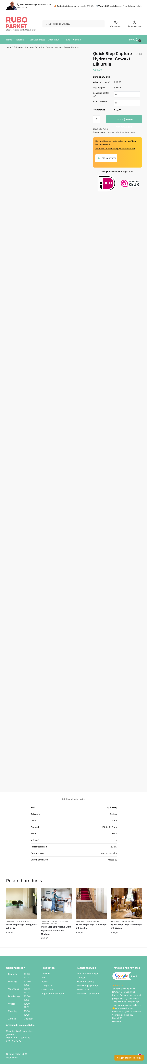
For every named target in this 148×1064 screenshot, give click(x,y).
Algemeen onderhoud (52, 993)
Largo (19, 921)
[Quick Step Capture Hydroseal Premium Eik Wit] (140, 54)
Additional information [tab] (74, 799)
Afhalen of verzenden (88, 993)
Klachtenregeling (85, 981)
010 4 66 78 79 (13, 1040)
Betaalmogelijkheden (87, 985)
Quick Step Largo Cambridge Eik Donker (91, 926)
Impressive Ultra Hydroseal (54, 921)
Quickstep (18, 47)
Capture (29, 47)
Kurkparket (47, 985)
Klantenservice (134, 26)
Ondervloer (47, 989)
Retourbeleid (83, 989)
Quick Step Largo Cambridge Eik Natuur (126, 926)
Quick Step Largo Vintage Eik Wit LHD (21, 926)
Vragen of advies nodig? (129, 1057)
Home (8, 47)
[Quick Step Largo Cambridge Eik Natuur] (126, 903)
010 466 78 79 (108, 158)
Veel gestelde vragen (88, 973)
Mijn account (116, 26)
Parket (44, 981)
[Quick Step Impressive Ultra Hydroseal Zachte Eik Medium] (56, 903)
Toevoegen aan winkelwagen (124, 120)
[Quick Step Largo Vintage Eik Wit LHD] (21, 903)
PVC (43, 977)
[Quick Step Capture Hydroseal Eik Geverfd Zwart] (136, 54)
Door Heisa (11, 1057)
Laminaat (111, 132)
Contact (81, 977)
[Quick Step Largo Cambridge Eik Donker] (91, 903)
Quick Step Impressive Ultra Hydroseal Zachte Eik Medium (56, 930)
